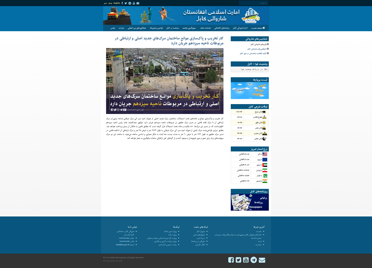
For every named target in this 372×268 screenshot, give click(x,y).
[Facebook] (231, 261)
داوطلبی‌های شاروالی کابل (257, 48)
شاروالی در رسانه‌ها (198, 241)
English (116, 3)
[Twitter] (238, 261)
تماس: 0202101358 (126, 238)
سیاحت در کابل (172, 28)
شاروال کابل (200, 231)
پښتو (110, 3)
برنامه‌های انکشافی (221, 28)
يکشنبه (259, 231)
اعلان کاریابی (200, 244)
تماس (113, 28)
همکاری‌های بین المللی (137, 28)
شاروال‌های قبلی (199, 234)
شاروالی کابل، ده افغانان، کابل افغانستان (125, 233)
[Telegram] (254, 261)
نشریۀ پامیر (201, 238)
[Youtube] (246, 261)
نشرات (121, 28)
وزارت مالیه (172, 234)
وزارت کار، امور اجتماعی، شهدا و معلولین (162, 238)
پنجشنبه (258, 244)
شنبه (260, 241)
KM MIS (119, 260)
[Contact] (262, 261)
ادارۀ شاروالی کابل (240, 28)
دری (105, 3)
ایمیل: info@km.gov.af (125, 244)
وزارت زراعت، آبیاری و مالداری (165, 241)
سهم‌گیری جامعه (189, 28)
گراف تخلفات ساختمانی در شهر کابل (253, 53)
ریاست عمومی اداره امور (168, 244)
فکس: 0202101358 (126, 241)
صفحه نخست (256, 28)
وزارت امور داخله (170, 231)
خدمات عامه (205, 28)
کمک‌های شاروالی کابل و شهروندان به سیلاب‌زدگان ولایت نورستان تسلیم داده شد (238, 236)
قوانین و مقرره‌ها (156, 28)
